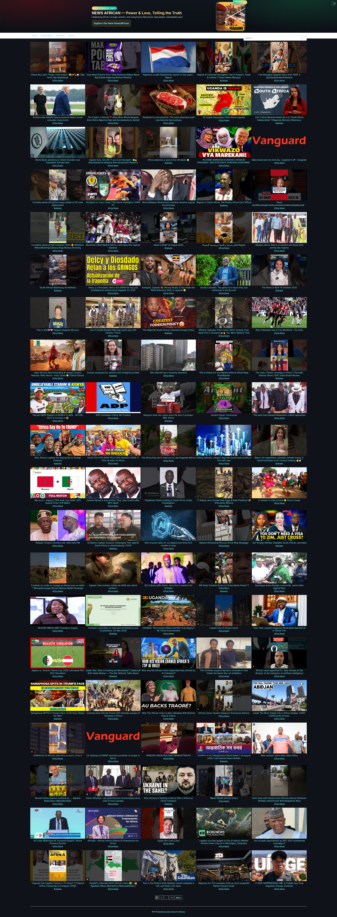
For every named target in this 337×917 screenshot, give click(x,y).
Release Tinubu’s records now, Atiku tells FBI (58, 542)
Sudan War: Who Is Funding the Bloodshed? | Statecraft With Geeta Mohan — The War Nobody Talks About (113, 671)
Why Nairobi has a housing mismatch (168, 372)
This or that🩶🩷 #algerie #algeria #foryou (57, 330)
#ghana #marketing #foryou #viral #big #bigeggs (223, 542)
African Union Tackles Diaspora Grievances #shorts (223, 713)
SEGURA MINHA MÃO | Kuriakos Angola (58, 628)
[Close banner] (333, 3)
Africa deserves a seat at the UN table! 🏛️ (168, 160)
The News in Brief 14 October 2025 (279, 287)
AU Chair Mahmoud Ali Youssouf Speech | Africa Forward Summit (57, 842)
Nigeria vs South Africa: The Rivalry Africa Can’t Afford (224, 202)
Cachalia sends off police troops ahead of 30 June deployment (58, 203)
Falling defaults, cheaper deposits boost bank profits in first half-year (224, 459)
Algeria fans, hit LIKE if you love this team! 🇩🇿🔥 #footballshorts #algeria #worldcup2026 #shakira (113, 161)
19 (172, 897)
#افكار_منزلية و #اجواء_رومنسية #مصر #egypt (223, 245)
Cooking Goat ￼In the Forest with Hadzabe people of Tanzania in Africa (113, 714)
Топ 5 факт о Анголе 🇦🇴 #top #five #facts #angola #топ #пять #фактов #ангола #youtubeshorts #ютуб (113, 118)
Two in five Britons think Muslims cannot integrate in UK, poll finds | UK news (168, 884)
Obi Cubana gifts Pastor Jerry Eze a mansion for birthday (168, 586)
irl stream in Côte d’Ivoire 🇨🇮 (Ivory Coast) (279, 500)
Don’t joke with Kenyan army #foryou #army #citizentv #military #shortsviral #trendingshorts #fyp (279, 799)
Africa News (47, 35)
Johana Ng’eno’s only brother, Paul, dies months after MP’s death (113, 501)
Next (178, 897)
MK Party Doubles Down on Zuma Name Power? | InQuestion (224, 586)
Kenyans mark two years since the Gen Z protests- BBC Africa (168, 416)
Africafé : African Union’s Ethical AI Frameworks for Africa (113, 842)
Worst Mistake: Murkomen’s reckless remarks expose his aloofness (168, 203)
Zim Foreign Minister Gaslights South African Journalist (279, 542)
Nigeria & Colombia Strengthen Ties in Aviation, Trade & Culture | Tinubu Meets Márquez (224, 76)
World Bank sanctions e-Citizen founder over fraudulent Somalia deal (57, 161)
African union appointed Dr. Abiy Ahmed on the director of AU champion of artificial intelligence (279, 671)
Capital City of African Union (224, 628)
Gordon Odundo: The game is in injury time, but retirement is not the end (223, 289)
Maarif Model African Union (224, 798)
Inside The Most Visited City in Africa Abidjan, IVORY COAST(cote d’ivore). (279, 714)
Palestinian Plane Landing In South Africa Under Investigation (168, 501)
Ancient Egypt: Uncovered (224, 415)
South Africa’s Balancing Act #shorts (58, 287)
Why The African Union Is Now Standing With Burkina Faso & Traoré (168, 714)
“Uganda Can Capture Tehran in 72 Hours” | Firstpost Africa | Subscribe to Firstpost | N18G (57, 884)
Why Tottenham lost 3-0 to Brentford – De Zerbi (279, 330)
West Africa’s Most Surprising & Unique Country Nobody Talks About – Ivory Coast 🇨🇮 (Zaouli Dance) (57, 374)
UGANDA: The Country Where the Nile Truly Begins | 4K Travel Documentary (168, 629)
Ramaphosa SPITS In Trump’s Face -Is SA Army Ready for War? (58, 714)
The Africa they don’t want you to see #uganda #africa (168, 457)
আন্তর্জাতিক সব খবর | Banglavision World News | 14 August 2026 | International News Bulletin (223, 757)
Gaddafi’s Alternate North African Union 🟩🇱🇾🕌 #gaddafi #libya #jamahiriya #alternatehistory (113, 884)
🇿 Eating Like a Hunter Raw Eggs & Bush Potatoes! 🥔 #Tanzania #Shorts (224, 501)
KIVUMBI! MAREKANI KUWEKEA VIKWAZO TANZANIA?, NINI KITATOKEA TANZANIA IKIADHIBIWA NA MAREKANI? (224, 163)
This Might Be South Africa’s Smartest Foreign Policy (168, 330)
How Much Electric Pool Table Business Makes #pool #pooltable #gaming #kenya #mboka (113, 76)
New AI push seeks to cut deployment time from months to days (168, 544)
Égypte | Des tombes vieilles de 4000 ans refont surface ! (113, 586)
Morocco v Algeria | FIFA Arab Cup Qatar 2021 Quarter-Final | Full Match (57, 501)
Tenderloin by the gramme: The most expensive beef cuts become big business (168, 118)
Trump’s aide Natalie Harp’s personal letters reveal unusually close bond (58, 118)
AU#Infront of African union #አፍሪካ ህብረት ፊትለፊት (57, 755)
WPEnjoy (182, 912)
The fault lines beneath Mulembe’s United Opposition (279, 415)
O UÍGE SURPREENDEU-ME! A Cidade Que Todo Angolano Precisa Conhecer (279, 884)
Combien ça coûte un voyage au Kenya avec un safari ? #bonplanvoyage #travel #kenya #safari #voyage (58, 586)
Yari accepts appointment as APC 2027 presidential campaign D (279, 842)
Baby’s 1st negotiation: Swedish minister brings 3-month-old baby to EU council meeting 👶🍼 (279, 459)
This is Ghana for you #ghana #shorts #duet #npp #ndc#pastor (224, 374)
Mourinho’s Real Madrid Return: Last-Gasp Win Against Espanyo (113, 246)
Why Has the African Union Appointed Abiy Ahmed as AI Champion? (168, 671)
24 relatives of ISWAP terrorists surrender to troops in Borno (113, 757)
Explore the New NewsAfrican (111, 23)
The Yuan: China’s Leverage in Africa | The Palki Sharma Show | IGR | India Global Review (279, 374)
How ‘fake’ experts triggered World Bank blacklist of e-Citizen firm (279, 629)
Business (60, 35)
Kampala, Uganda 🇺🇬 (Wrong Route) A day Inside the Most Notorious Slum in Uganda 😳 (168, 289)
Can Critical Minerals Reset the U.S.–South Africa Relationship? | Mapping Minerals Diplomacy (279, 118)
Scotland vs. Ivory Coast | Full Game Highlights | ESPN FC (113, 203)
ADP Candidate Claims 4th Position (113, 415)
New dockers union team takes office (279, 755)
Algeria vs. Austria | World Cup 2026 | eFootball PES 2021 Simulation (58, 671)
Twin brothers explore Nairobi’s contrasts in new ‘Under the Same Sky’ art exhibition (224, 671)
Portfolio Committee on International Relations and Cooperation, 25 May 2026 (113, 629)
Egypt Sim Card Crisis (168, 840)
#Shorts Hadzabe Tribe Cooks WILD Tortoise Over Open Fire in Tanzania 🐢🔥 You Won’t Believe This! (224, 331)
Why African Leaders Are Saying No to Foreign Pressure (57, 459)
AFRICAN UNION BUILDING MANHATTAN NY (168, 755)
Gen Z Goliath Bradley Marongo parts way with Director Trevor (113, 331)
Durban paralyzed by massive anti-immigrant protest (113, 372)
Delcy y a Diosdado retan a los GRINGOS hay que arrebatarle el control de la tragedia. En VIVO (113, 289)
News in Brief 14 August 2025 (168, 245)
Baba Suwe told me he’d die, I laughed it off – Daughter (279, 160)
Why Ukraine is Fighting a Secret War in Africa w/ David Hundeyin (168, 799)
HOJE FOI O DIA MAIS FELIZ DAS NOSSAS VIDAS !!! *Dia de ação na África (113, 459)
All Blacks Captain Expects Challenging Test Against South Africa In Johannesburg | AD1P (113, 544)
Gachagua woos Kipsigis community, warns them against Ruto (279, 586)
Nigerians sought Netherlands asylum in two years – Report (168, 76)
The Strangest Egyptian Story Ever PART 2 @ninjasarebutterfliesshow (279, 76)
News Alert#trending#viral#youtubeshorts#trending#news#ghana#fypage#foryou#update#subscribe (279, 205)
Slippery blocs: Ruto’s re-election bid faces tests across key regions (279, 246)
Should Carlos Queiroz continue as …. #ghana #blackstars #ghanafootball (57, 799)
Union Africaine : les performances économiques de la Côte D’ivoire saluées (113, 799)
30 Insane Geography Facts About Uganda (224, 117)
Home (35, 35)
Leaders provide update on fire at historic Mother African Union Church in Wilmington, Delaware (223, 842)
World (71, 35)
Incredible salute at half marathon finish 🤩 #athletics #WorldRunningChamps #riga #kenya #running (57, 246)
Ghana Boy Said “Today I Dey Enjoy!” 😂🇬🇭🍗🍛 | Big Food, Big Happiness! (57, 76)
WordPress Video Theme (166, 912)
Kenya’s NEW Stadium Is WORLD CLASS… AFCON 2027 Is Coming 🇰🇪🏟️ (58, 416)
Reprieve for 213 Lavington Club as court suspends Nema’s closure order (224, 884)
